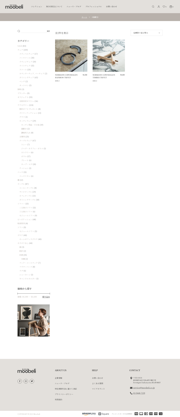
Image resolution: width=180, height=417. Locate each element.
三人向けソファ (25, 211)
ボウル (24, 156)
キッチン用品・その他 (30, 124)
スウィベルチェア (26, 53)
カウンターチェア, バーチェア (31, 73)
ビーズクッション (25, 219)
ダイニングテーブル (27, 199)
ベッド (20, 172)
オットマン (24, 85)
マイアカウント (98, 388)
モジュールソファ (26, 215)
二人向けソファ (25, 207)
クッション (24, 168)
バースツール (24, 57)
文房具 (22, 136)
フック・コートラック (28, 262)
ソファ (20, 227)
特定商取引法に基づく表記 (66, 388)
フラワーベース (25, 266)
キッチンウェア (25, 120)
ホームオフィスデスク (28, 239)
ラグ (21, 270)
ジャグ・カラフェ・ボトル (32, 148)
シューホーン (24, 274)
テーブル (21, 184)
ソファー (21, 203)
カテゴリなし (23, 243)
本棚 (23, 259)
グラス (22, 117)
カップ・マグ (26, 164)
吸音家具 (21, 223)
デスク (20, 235)
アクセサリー (23, 105)
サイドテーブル (25, 191)
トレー (24, 144)
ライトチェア (24, 65)
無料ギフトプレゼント (28, 109)
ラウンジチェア (25, 61)
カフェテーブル (25, 195)
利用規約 (58, 399)
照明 (19, 89)
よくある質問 (97, 383)
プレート (24, 160)
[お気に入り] (59, 44)
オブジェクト (23, 97)
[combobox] (146, 33)
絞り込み (46, 296)
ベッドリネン (24, 176)
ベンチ (22, 81)
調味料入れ (25, 132)
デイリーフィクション (28, 113)
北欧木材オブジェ (26, 101)
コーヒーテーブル (26, 188)
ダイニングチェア (26, 77)
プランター (22, 93)
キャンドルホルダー (27, 278)
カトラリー (25, 152)
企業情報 (58, 378)
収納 (21, 255)
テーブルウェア (25, 140)
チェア (20, 50)
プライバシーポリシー (64, 394)
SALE (20, 46)
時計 (21, 251)
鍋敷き (57, 81)
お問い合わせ (97, 378)
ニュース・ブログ (62, 383)
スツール (23, 69)
